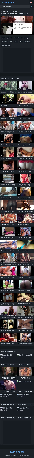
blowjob (4, 41)
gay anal (9, 38)
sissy (26, 38)
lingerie (27, 41)
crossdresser (18, 38)
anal (11, 41)
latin (21, 41)
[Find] (31, 6)
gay (3, 38)
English (31, 2)
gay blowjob (6, 45)
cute (16, 41)
